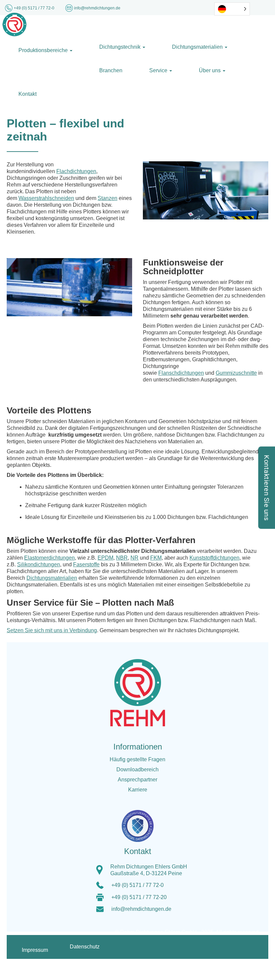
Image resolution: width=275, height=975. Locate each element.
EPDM (105, 558)
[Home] (14, 24)
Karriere (137, 790)
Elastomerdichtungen (49, 558)
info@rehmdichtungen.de (141, 909)
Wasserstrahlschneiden (46, 198)
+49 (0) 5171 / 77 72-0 (34, 8)
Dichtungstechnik (120, 47)
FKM (156, 558)
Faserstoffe (86, 564)
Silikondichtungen (38, 564)
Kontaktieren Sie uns (267, 487)
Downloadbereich (137, 769)
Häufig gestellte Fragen (137, 759)
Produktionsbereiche (43, 50)
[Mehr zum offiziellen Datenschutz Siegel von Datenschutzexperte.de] (140, 821)
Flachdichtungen (76, 171)
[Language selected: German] (232, 8)
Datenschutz (85, 946)
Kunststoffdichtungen (214, 558)
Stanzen (107, 198)
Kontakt (27, 94)
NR (134, 558)
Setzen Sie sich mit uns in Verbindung (52, 630)
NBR (122, 558)
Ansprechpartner (137, 779)
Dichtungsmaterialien (198, 47)
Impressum (35, 950)
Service (159, 70)
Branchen (110, 70)
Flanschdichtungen (181, 373)
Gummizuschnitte (236, 373)
